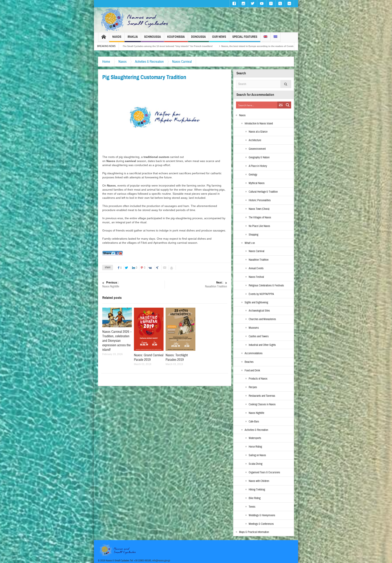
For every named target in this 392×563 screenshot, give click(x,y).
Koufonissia (176, 37)
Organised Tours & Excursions (264, 472)
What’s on (250, 243)
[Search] (286, 84)
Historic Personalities (260, 200)
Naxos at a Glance (258, 132)
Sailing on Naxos (257, 455)
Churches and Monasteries (262, 319)
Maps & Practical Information (254, 532)
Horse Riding (255, 447)
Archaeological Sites (259, 311)
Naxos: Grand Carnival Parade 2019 (148, 357)
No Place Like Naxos (259, 226)
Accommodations (254, 353)
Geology (253, 174)
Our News (219, 37)
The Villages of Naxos (260, 217)
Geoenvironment (257, 149)
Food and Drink (252, 370)
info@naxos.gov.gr (161, 560)
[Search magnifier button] (287, 105)
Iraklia (133, 37)
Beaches (249, 362)
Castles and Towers (259, 336)
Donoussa (198, 37)
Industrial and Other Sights (262, 345)
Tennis (252, 507)
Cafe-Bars (254, 421)
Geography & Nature (259, 157)
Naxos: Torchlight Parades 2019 (177, 357)
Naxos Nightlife (110, 284)
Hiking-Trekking (257, 490)
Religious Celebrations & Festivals (266, 285)
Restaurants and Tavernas (262, 396)
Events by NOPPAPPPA (261, 294)
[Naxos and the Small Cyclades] (135, 19)
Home (106, 61)
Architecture (255, 140)
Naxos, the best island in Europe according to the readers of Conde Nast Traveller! (201, 46)
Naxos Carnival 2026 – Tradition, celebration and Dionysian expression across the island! (117, 341)
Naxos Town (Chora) (259, 209)
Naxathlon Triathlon (216, 284)
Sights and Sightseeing (256, 302)
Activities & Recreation (149, 61)
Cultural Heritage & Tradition (263, 192)
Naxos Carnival (182, 61)
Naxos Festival (256, 277)
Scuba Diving (255, 464)
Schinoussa (152, 37)
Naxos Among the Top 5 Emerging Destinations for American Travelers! (292, 46)
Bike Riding (255, 498)
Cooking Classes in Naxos (262, 404)
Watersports (255, 438)
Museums (254, 328)
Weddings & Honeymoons (262, 515)
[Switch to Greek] (275, 37)
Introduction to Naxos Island (259, 123)
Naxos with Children (259, 481)
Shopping (253, 235)
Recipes (253, 387)
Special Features (244, 37)
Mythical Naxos (257, 183)
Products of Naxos (258, 379)
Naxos (116, 37)
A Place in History (258, 166)
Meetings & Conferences (261, 524)
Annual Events (256, 268)
